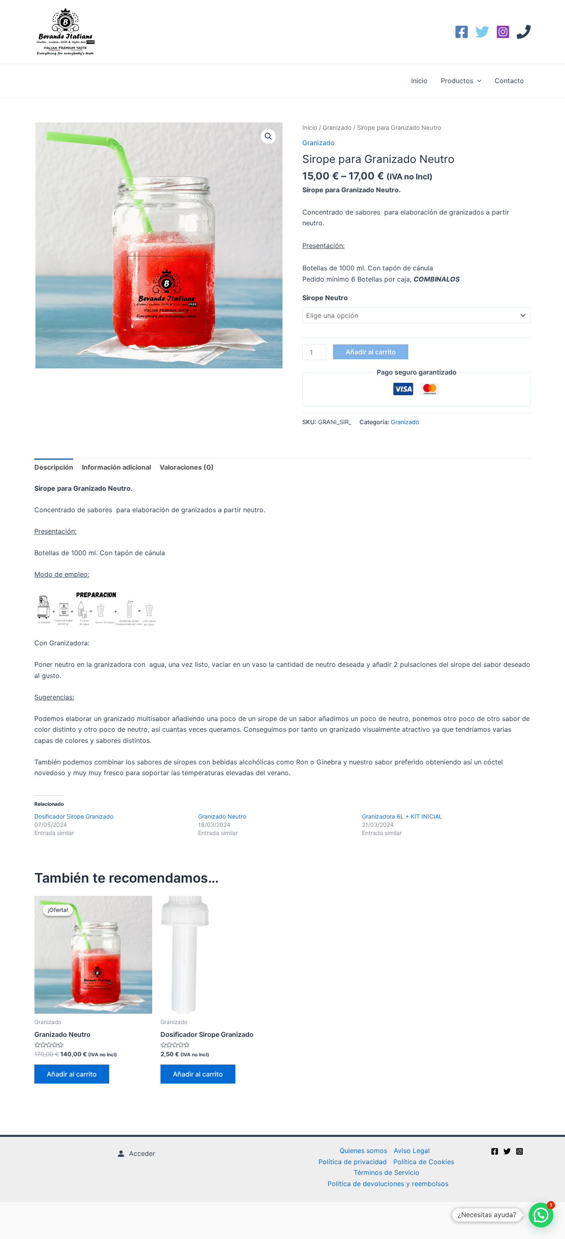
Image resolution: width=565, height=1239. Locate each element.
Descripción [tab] (53, 467)
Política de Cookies (423, 1162)
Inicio (419, 80)
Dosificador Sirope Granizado (73, 816)
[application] (477, 80)
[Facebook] (462, 32)
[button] (268, 136)
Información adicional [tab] (116, 467)
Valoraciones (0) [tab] (187, 467)
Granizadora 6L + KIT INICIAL (402, 816)
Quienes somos (363, 1150)
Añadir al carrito (371, 352)
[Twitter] (482, 32)
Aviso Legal (412, 1150)
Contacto (509, 80)
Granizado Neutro (222, 816)
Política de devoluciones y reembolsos (388, 1183)
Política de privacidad (352, 1162)
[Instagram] (503, 32)
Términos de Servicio (386, 1172)
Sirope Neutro (325, 298)
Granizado (337, 127)
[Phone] (524, 32)
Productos (457, 80)
